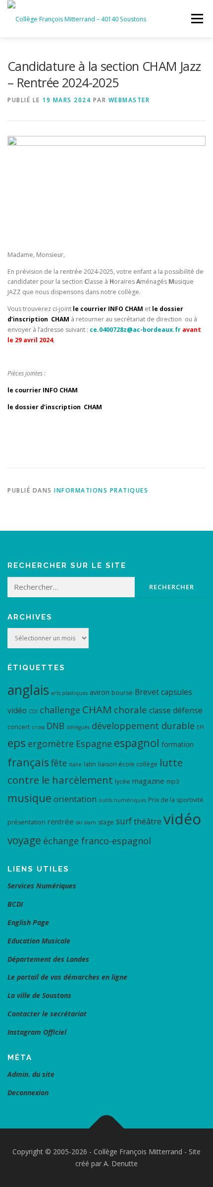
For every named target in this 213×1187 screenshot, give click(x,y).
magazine (148, 781)
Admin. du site (30, 1074)
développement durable (143, 726)
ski (79, 822)
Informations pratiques (101, 490)
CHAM (97, 709)
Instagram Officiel (36, 1032)
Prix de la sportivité (176, 800)
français (28, 762)
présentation (26, 822)
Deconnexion (28, 1092)
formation (177, 744)
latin (90, 764)
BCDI (15, 904)
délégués (78, 727)
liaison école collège (128, 764)
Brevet (147, 692)
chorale (130, 709)
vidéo (182, 819)
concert (18, 727)
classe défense (176, 710)
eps (16, 742)
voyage (24, 840)
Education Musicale (38, 940)
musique (29, 798)
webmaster (129, 100)
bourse (122, 692)
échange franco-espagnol (97, 841)
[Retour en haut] (106, 1128)
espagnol (137, 743)
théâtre (147, 821)
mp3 (172, 781)
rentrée (61, 821)
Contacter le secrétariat (48, 1013)
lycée (122, 781)
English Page (28, 922)
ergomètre (51, 744)
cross (38, 727)
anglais (28, 690)
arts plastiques (69, 692)
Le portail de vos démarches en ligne (67, 977)
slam (90, 822)
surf (124, 821)
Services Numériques (41, 885)
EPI (200, 727)
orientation (75, 799)
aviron (99, 692)
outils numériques (122, 800)
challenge (60, 710)
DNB (55, 726)
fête (59, 763)
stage (106, 822)
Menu (196, 18)
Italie (75, 764)
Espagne (94, 744)
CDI (33, 711)
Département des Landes (48, 959)
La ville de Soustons (39, 995)
